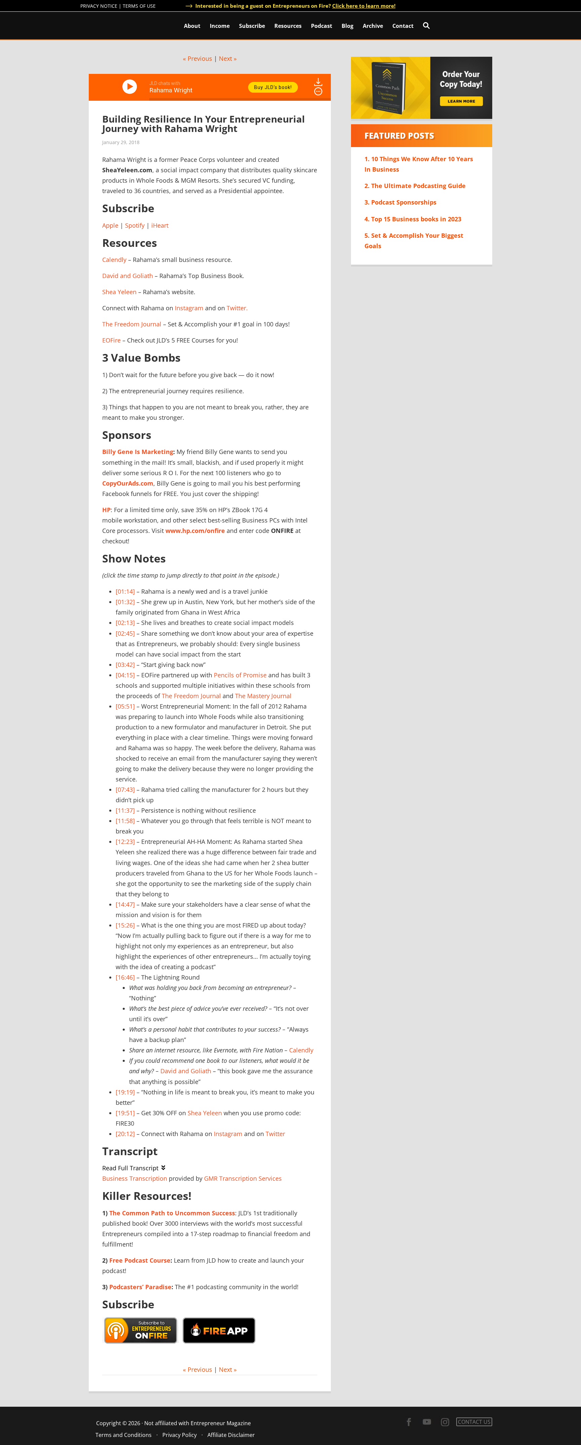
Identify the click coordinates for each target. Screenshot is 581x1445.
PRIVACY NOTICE (98, 6)
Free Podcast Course (139, 1260)
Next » (228, 58)
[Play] (130, 86)
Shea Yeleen (119, 292)
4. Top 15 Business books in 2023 (412, 219)
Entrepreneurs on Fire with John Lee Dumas (110, 25)
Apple (110, 225)
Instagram (189, 308)
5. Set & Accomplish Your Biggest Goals (413, 240)
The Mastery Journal (263, 696)
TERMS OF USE (139, 6)
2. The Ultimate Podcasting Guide (415, 186)
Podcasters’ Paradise (140, 1287)
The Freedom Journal (131, 324)
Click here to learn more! (363, 5)
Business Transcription (134, 1178)
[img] (318, 91)
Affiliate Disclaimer (231, 1435)
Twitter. (237, 308)
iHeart (159, 225)
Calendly (114, 260)
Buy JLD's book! (273, 87)
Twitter (275, 1134)
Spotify (135, 225)
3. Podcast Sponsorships (400, 202)
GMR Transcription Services (243, 1178)
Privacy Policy (179, 1435)
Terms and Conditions (123, 1435)
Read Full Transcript (130, 1168)
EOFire (111, 340)
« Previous (197, 58)
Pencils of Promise (240, 675)
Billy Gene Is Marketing (137, 452)
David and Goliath (127, 276)
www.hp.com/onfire (195, 531)
